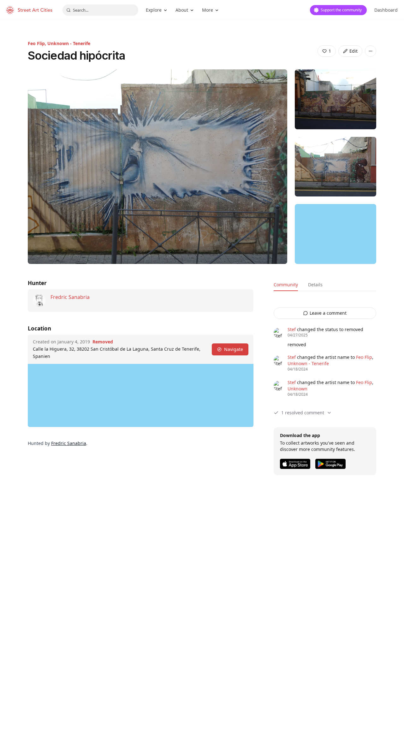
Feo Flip (364, 357)
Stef (292, 329)
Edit (353, 51)
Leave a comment (328, 313)
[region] (335, 234)
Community (286, 285)
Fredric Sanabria (70, 297)
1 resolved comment (302, 413)
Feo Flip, (37, 43)
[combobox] (100, 10)
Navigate (233, 349)
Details (315, 285)
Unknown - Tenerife (68, 43)
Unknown (297, 389)
